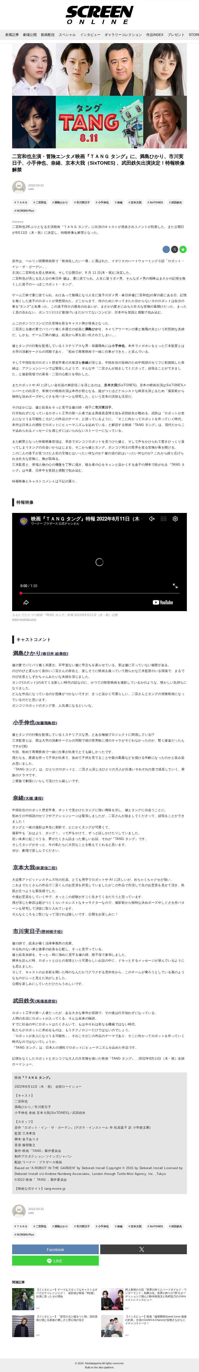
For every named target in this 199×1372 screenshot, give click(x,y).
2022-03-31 (36, 185)
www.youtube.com (24, 619)
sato (31, 189)
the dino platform (104, 1367)
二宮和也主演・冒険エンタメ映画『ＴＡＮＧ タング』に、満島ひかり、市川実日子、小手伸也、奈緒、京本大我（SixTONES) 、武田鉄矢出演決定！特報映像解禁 (98, 163)
